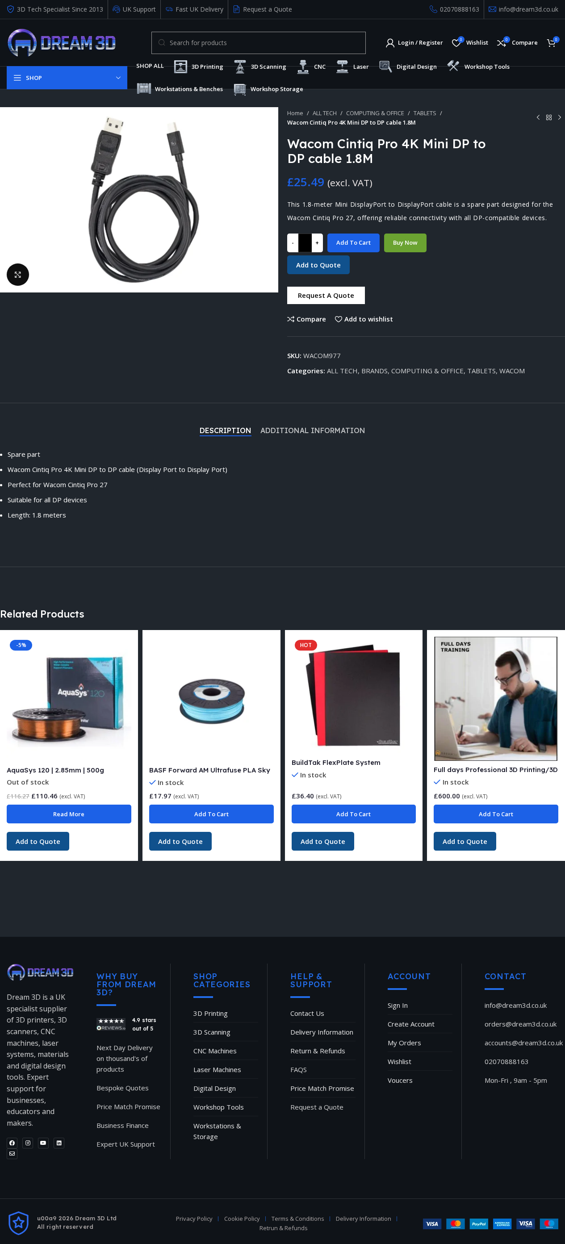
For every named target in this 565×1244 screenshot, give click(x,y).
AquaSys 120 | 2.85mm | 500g (55, 770)
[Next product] (559, 117)
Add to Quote (318, 264)
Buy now (405, 242)
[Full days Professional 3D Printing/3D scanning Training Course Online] (496, 699)
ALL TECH (325, 113)
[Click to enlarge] (18, 274)
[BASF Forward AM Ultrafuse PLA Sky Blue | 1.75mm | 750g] (211, 699)
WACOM (512, 370)
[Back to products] (549, 117)
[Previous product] (538, 117)
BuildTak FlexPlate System (336, 762)
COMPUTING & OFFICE (375, 113)
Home (295, 113)
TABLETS (425, 113)
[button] (326, 295)
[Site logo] (61, 42)
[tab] (225, 430)
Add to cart (353, 242)
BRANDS (374, 370)
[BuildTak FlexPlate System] (354, 695)
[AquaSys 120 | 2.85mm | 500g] (69, 699)
